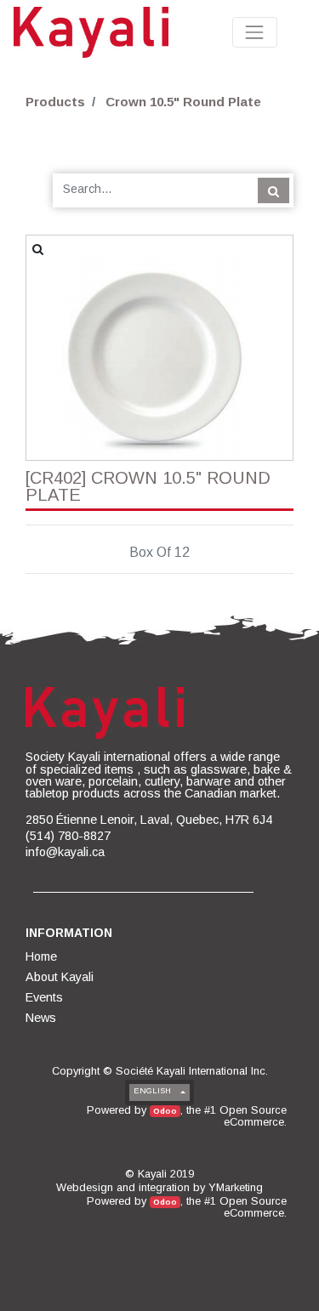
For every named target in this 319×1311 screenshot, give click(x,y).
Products (55, 101)
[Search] (273, 190)
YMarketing (235, 1187)
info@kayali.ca (65, 852)
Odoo (165, 1110)
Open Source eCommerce (253, 1116)
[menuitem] (43, 956)
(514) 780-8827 (68, 836)
